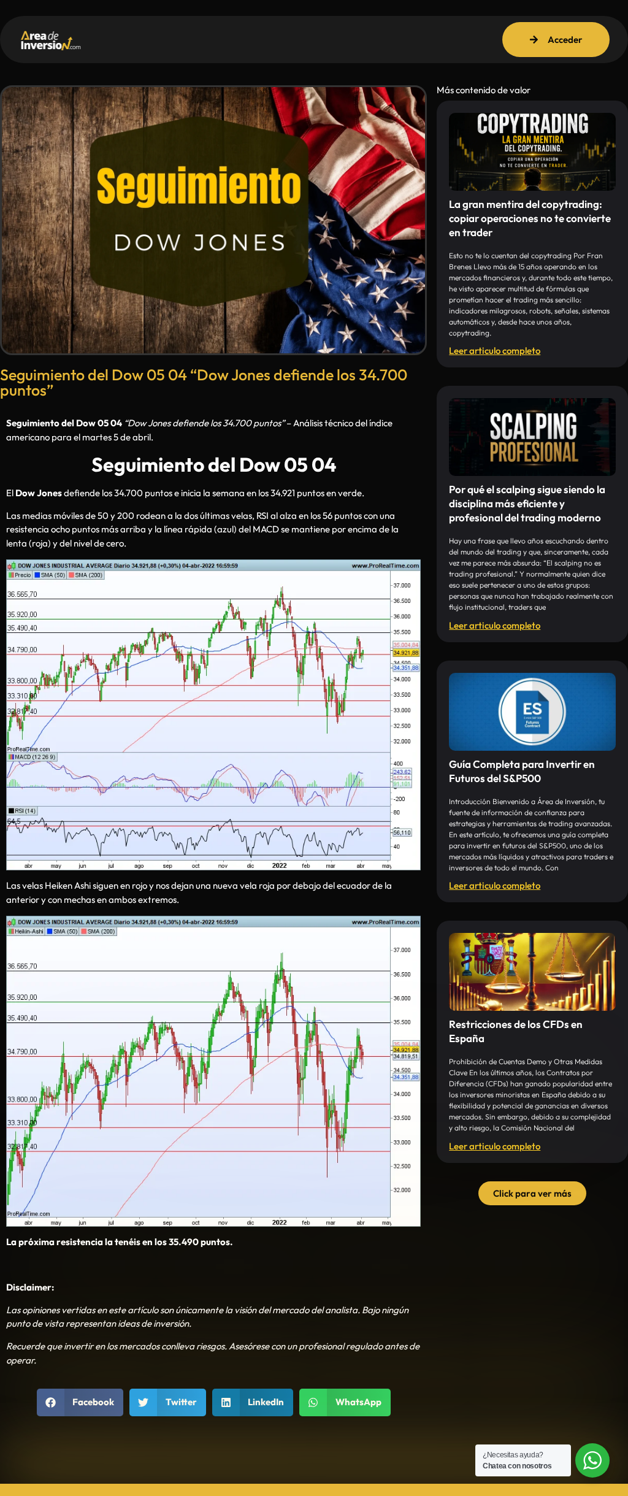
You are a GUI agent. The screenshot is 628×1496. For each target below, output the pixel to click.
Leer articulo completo (494, 350)
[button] (80, 1402)
